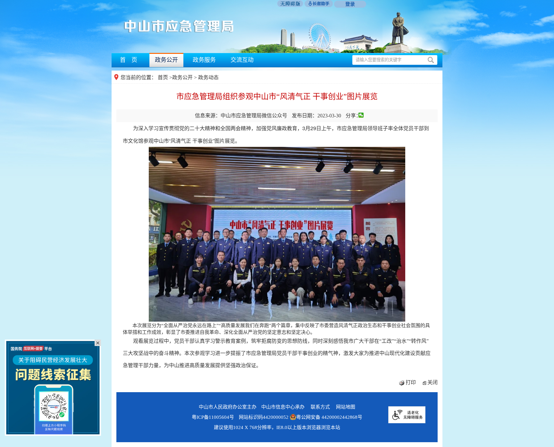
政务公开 (166, 60)
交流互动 (242, 60)
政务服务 (204, 60)
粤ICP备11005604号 (213, 417)
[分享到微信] (361, 115)
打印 (411, 382)
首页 (163, 77)
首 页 (128, 60)
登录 (350, 4)
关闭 (432, 382)
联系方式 (320, 406)
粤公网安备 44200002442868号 (329, 417)
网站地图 (345, 406)
